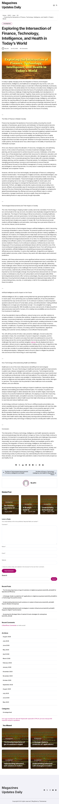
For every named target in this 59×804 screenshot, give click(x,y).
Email (3, 553)
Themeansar (42, 801)
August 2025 (7, 689)
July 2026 (6, 641)
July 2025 (6, 693)
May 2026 (6, 650)
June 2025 (6, 698)
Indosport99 (48, 718)
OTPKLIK (36, 718)
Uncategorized (7, 23)
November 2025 (8, 676)
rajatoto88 (31, 718)
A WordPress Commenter (9, 625)
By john (7, 48)
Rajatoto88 (24, 718)
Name (4, 546)
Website (4, 560)
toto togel (4, 718)
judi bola (42, 718)
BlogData (34, 801)
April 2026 (6, 654)
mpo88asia (16, 720)
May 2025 (6, 702)
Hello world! (22, 625)
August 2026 (7, 636)
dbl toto (33, 342)
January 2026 (7, 667)
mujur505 (4, 720)
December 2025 (8, 671)
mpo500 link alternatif (14, 718)
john (34, 483)
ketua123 (10, 720)
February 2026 (7, 663)
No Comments (24, 48)
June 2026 (6, 645)
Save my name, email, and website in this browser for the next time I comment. (23, 566)
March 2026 (6, 658)
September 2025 (8, 684)
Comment (5, 524)
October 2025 (7, 680)
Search (4, 575)
